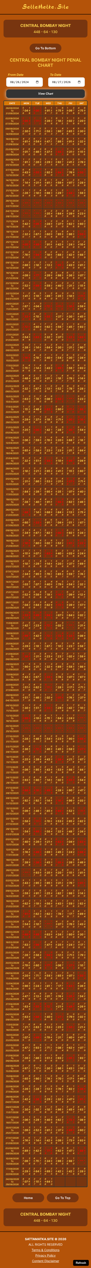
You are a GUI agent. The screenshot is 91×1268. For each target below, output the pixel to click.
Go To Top (62, 1198)
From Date (15, 74)
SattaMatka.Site (45, 7)
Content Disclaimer (45, 1261)
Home (28, 1198)
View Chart (45, 93)
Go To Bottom (45, 48)
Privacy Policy (45, 1255)
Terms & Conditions (45, 1250)
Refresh (81, 1262)
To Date (55, 74)
